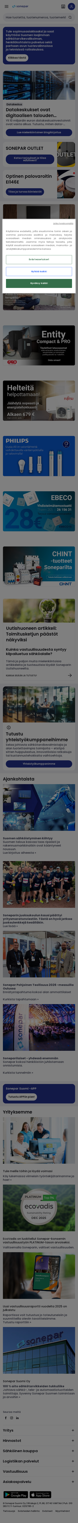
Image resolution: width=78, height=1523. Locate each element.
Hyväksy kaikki (39, 283)
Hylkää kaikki (39, 271)
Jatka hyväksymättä (63, 223)
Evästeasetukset (39, 259)
